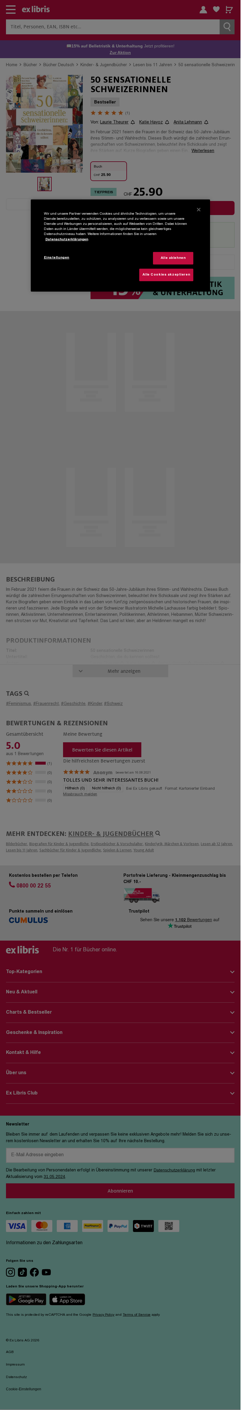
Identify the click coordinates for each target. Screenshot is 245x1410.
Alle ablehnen (173, 258)
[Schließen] (198, 209)
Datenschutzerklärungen (66, 239)
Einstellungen (56, 257)
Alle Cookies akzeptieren (166, 274)
